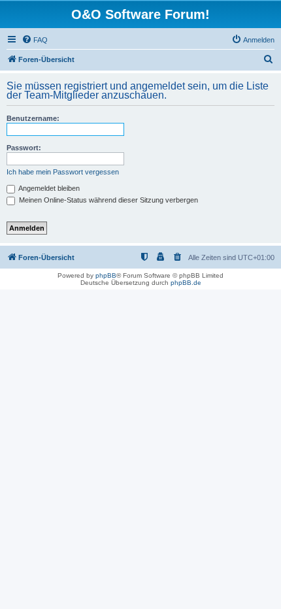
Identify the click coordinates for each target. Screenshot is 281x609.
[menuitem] (35, 40)
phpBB (105, 275)
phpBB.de (186, 282)
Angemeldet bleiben (48, 188)
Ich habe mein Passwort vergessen (63, 172)
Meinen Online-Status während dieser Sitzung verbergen (107, 200)
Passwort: (24, 148)
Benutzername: (33, 118)
